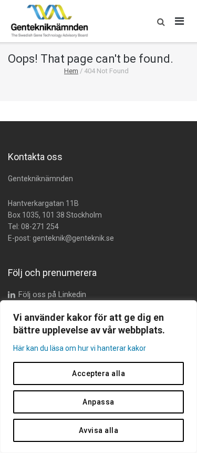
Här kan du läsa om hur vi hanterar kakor (79, 348)
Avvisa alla (99, 430)
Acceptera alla (98, 373)
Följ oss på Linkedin (52, 294)
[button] (158, 21)
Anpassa (98, 402)
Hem (71, 71)
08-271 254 (40, 226)
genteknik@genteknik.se (73, 238)
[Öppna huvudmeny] (179, 21)
